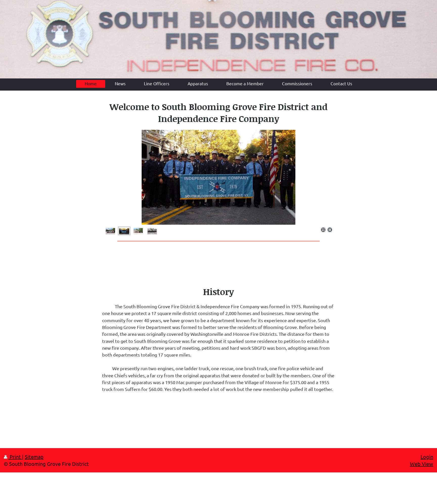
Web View (421, 464)
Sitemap (34, 456)
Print (15, 456)
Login (427, 456)
